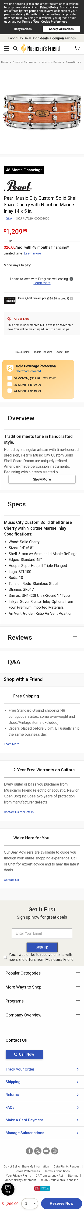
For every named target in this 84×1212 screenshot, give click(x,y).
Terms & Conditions (57, 1171)
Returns (12, 1094)
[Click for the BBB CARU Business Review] (42, 1188)
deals (44, 38)
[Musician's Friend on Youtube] (46, 1151)
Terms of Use (30, 21)
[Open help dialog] (7, 1189)
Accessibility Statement (20, 1180)
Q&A (9, 218)
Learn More (11, 744)
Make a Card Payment (24, 1120)
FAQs (10, 1107)
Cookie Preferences (54, 21)
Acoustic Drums (51, 62)
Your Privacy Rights (18, 1175)
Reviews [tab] (20, 637)
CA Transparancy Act (49, 1175)
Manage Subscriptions (25, 1133)
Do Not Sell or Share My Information (26, 1166)
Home (4, 62)
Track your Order (20, 1069)
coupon (58, 38)
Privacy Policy (49, 7)
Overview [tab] (21, 418)
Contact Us (11, 880)
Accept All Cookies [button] (61, 29)
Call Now (26, 1054)
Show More (42, 479)
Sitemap (73, 1175)
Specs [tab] (17, 504)
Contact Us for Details (19, 812)
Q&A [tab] (14, 662)
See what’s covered (28, 371)
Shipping (13, 1082)
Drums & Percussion (25, 62)
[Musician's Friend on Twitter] (38, 1151)
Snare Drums (73, 62)
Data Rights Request (67, 1166)
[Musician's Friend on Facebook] (29, 1151)
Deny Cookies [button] (23, 29)
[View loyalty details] (71, 299)
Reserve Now (61, 1203)
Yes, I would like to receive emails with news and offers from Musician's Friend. (41, 957)
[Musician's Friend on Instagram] (54, 1151)
